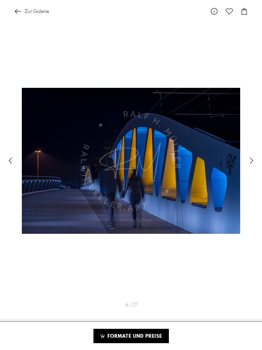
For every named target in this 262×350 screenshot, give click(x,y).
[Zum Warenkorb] (244, 11)
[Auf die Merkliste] (229, 11)
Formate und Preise (134, 336)
